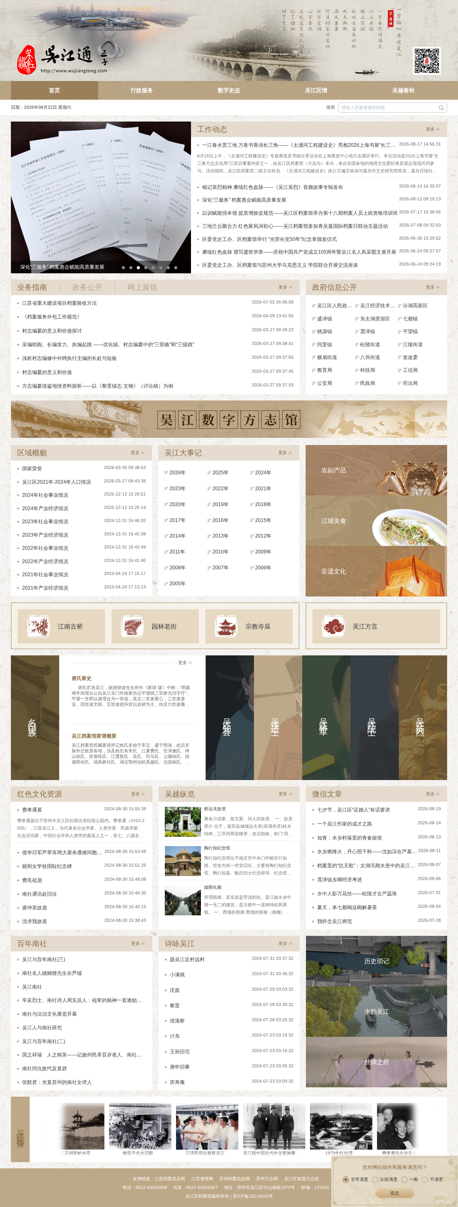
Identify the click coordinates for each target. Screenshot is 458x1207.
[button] (123, 267)
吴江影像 (20, 1129)
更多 (430, 129)
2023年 (177, 488)
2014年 (177, 536)
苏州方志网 (267, 1178)
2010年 (220, 551)
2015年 (263, 520)
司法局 (410, 383)
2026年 (177, 472)
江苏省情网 (202, 1178)
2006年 (263, 567)
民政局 (367, 383)
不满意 (436, 1179)
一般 (413, 1179)
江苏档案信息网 (170, 1178)
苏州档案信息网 (234, 1178)
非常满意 (359, 1179)
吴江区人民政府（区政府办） (336, 305)
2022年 (220, 488)
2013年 (220, 536)
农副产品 (333, 470)
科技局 (367, 370)
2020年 (177, 504)
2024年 (263, 472)
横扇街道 (327, 357)
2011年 (177, 551)
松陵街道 (370, 344)
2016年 (220, 520)
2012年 (263, 536)
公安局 (324, 383)
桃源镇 (324, 331)
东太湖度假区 (375, 318)
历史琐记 (376, 961)
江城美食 (333, 520)
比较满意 (389, 1179)
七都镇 (410, 318)
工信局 (410, 370)
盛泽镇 (324, 318)
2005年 (177, 583)
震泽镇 (367, 331)
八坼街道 (370, 357)
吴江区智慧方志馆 (301, 1178)
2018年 (263, 504)
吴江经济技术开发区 (379, 305)
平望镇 (410, 331)
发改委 (410, 357)
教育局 (324, 370)
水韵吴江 (376, 1011)
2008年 (177, 567)
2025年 (220, 472)
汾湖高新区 (415, 305)
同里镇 (324, 344)
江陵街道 (413, 344)
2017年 (177, 520)
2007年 (220, 567)
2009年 (263, 551)
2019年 (220, 504)
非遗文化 (333, 571)
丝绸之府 (376, 1062)
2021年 (263, 488)
